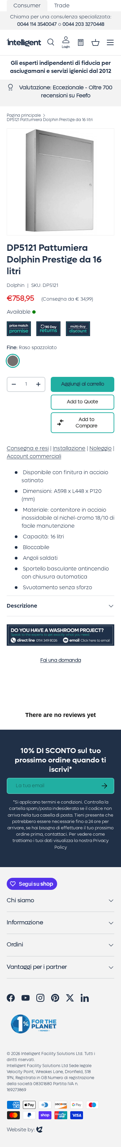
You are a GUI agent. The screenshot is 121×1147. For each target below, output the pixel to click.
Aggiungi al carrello (82, 384)
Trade (62, 5)
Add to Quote (82, 402)
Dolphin (16, 285)
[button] (95, 42)
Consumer (27, 5)
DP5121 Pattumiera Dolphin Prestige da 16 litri (50, 120)
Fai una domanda (60, 660)
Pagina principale (24, 115)
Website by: (24, 1129)
